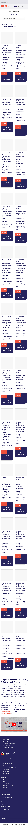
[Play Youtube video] (14, 724)
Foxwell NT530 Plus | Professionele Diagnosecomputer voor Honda (7, 373)
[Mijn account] (22, 6)
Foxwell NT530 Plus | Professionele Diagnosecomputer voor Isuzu (21, 373)
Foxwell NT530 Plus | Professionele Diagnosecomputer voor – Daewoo (7, 156)
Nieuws (5, 787)
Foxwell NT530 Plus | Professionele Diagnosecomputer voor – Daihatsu (21, 157)
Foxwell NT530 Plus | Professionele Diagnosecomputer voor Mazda (7, 481)
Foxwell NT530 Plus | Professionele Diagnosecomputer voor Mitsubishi (21, 482)
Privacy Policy (6, 745)
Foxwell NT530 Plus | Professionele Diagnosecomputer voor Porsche (21, 586)
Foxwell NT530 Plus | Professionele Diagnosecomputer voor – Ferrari (7, 209)
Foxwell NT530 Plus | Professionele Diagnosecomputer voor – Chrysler (21, 103)
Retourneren (6, 769)
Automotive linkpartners (9, 747)
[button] (2, 6)
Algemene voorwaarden (9, 743)
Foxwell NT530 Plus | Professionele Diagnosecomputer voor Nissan (7, 534)
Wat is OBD (6, 781)
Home (10, 11)
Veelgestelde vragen (8, 779)
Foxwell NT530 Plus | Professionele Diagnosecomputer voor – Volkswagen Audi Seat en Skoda (21, 265)
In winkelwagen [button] (7, 78)
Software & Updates (8, 785)
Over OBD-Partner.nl (8, 741)
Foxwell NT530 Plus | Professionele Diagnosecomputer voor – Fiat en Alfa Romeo (21, 210)
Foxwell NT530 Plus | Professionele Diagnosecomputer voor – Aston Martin (7, 50)
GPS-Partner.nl (7, 773)
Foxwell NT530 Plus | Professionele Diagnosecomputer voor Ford (7, 320)
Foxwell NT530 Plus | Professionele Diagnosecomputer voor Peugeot (7, 586)
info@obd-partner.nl (6, 806)
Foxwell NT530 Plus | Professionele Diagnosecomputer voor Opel (21, 534)
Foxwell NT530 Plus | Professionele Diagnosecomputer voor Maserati (21, 425)
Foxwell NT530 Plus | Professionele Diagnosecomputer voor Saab (21, 638)
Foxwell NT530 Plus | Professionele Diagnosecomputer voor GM (21, 320)
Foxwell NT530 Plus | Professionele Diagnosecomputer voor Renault (7, 638)
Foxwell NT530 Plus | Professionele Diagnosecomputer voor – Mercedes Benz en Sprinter (7, 265)
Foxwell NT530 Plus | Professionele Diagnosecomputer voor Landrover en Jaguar (7, 427)
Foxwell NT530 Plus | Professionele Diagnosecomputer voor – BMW (7, 102)
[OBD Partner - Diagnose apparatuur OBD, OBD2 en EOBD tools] (11, 6)
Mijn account (6, 771)
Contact (5, 765)
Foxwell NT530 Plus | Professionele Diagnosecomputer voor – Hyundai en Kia (21, 50)
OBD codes (6, 783)
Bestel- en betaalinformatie (10, 767)
